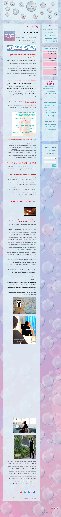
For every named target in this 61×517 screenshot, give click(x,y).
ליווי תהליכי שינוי (23, 16)
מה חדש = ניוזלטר (50, 148)
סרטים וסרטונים (7, 14)
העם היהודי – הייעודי (52, 62)
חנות (35, 16)
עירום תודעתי (31, 32)
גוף (21, 497)
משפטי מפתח (7, 8)
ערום (14, 497)
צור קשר (12, 3)
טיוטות (54, 74)
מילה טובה (53, 4)
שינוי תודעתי (52, 512)
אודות (49, 10)
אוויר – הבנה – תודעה (52, 53)
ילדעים (34, 139)
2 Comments (26, 498)
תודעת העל (31, 498)
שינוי (31, 6)
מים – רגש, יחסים (52, 56)
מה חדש (6, 3)
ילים (15, 11)
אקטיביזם (54, 71)
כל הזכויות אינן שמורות (45, 512)
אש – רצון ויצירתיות (52, 51)
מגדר (55, 67)
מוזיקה (42, 12)
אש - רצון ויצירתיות (26, 497)
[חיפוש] (56, 14)
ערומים (12, 497)
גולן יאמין (25, 282)
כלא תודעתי (14, 148)
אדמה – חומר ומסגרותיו (51, 58)
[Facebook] (50, 16)
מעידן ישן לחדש (53, 60)
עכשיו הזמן (54, 69)
